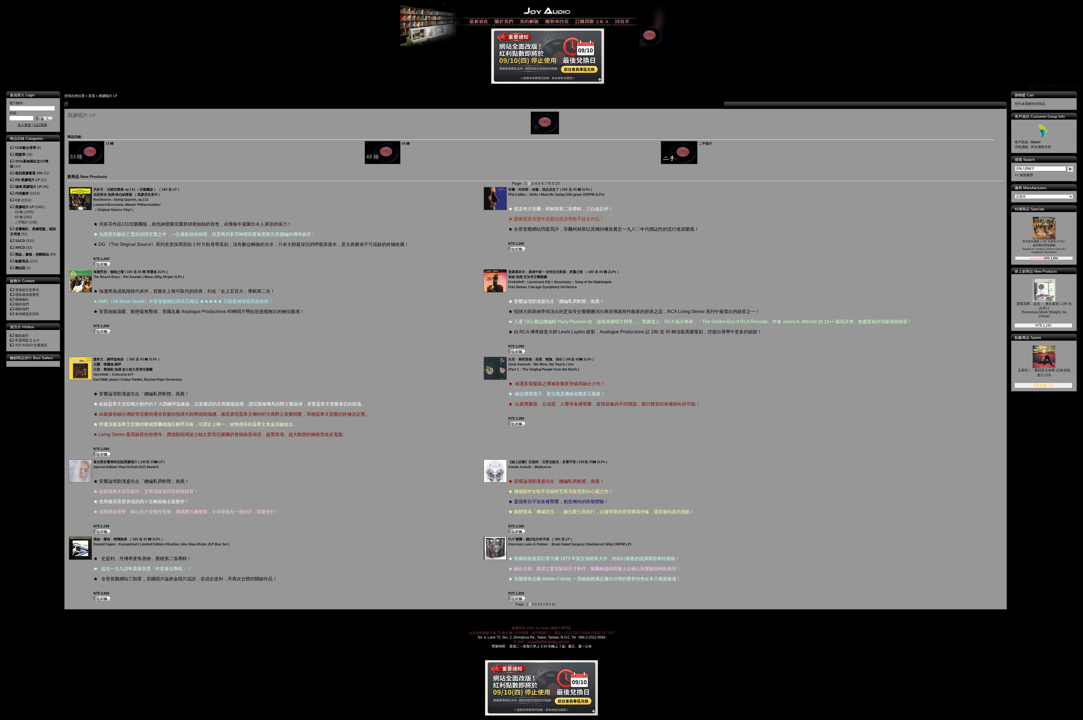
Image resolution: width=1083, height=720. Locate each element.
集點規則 (21, 336)
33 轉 (19, 212)
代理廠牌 (22, 193)
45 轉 (19, 217)
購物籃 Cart (1024, 95)
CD (17, 200)
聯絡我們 (22, 309)
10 (557, 183)
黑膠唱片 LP (108, 96)
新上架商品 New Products (1036, 271)
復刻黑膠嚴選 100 (28, 173)
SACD (20, 241)
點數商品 (22, 261)
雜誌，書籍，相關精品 (32, 254)
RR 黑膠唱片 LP (27, 180)
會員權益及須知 (27, 314)
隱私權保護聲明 (27, 295)
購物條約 (22, 299)
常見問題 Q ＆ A (27, 340)
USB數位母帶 (25, 148)
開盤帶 (20, 155)
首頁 (91, 96)
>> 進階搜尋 (1024, 175)
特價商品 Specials (1030, 209)
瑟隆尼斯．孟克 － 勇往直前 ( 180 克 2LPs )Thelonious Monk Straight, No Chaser (1044, 310)
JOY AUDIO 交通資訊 (31, 345)
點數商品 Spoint (1028, 338)
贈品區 (20, 268)
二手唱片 (21, 222)
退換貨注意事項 (27, 290)
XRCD (20, 248)
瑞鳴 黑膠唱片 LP (28, 187)
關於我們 (22, 304)
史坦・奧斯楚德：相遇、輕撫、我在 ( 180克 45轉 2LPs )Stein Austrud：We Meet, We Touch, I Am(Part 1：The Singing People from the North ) (551, 364)
